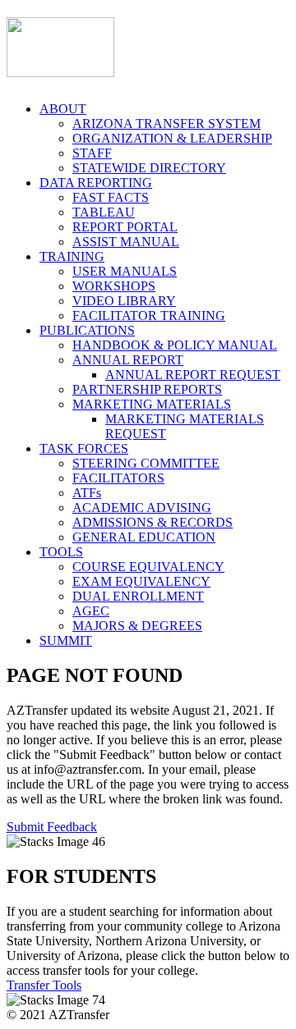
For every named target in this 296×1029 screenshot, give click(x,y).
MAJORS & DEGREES (137, 626)
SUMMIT (65, 640)
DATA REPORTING (95, 183)
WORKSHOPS (113, 286)
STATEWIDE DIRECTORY (149, 168)
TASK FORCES (83, 448)
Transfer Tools (44, 985)
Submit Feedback (52, 827)
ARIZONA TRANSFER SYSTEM (166, 123)
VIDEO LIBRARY (124, 301)
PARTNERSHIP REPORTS (147, 389)
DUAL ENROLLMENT (138, 596)
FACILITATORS (118, 478)
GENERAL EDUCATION (143, 537)
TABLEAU (103, 212)
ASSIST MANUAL (125, 242)
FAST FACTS (110, 197)
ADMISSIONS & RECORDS (152, 522)
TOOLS (61, 552)
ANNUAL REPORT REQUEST (192, 375)
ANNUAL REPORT (127, 360)
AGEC (90, 611)
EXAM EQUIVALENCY (141, 581)
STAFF (92, 153)
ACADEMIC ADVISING (141, 507)
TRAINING (71, 256)
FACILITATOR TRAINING (148, 315)
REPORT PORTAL (125, 227)
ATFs (86, 493)
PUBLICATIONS (87, 330)
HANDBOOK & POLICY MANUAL (174, 345)
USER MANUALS (124, 271)
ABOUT (62, 109)
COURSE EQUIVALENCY (148, 567)
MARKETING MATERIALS (151, 404)
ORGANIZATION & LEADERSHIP (172, 138)
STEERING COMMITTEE (146, 463)
